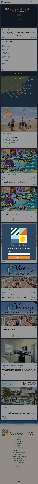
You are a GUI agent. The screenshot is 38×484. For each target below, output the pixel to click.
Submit (19, 257)
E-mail (9, 251)
